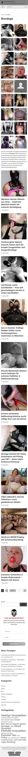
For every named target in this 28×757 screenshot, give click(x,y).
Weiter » (13, 590)
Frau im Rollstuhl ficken (14, 737)
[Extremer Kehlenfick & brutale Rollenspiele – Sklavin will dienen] (14, 559)
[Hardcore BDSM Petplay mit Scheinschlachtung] (14, 521)
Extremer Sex (8, 735)
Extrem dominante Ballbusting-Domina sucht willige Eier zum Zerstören (13, 416)
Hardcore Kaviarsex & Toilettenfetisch (10, 702)
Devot (17, 726)
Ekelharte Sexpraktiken (7, 733)
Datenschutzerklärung (14, 754)
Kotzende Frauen (7, 740)
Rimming (11, 742)
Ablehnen (18, 752)
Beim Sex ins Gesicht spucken (13, 724)
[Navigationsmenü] (2, 7)
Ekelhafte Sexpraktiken (13, 731)
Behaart (17, 720)
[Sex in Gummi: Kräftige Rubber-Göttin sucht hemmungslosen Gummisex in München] (14, 312)
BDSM (2, 688)
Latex (3, 742)
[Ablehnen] (26, 751)
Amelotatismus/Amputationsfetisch (10, 717)
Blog (2, 691)
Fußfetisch (3, 699)
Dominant (6, 728)
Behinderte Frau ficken (7, 722)
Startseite (3, 14)
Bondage (5, 726)
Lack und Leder (20, 740)
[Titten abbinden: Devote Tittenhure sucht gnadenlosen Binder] (14, 481)
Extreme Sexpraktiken (6, 694)
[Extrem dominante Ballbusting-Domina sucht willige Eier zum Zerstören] (14, 398)
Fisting (4, 738)
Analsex (3, 686)
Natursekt (3, 705)
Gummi (23, 738)
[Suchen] (25, 7)
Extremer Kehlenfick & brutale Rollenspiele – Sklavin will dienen (12, 577)
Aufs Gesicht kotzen (7, 720)
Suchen (3, 601)
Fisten (18, 735)
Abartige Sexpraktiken (13, 715)
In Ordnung (11, 752)
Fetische (3, 697)
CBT (12, 726)
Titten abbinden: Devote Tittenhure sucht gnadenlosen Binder (12, 499)
